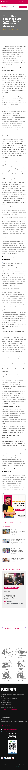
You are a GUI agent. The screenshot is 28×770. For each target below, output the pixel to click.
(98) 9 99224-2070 (6, 725)
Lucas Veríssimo (17, 767)
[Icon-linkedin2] (5, 758)
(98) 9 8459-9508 (15, 709)
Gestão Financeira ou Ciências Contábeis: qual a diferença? (18, 531)
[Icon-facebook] (10, 758)
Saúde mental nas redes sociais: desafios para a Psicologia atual (17, 560)
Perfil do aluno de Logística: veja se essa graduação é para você (17, 550)
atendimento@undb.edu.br (10, 729)
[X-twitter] (7, 758)
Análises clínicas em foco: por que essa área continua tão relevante (18, 541)
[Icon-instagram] (2, 758)
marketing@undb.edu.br (9, 731)
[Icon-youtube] (13, 758)
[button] (13, 7)
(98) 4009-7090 (5, 709)
